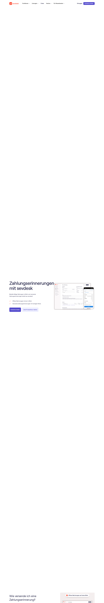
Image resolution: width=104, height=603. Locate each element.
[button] (25, 3)
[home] (14, 3)
